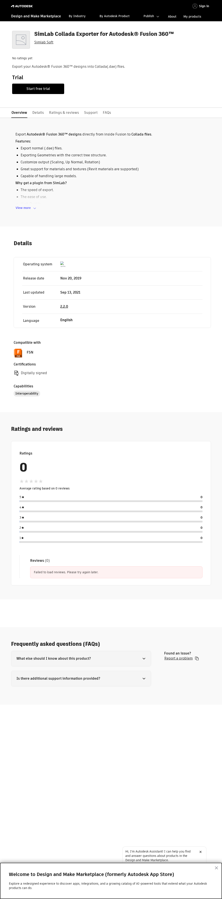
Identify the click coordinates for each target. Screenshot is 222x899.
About (172, 16)
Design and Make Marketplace (36, 16)
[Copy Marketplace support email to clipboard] (197, 658)
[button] (81, 658)
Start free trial (38, 88)
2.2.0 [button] (64, 306)
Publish (149, 16)
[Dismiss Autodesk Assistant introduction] (200, 851)
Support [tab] (91, 112)
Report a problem (178, 658)
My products (192, 16)
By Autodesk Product (115, 16)
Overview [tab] (19, 112)
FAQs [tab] (107, 112)
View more (23, 208)
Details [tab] (38, 112)
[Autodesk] (22, 6)
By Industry (77, 16)
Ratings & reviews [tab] (64, 112)
